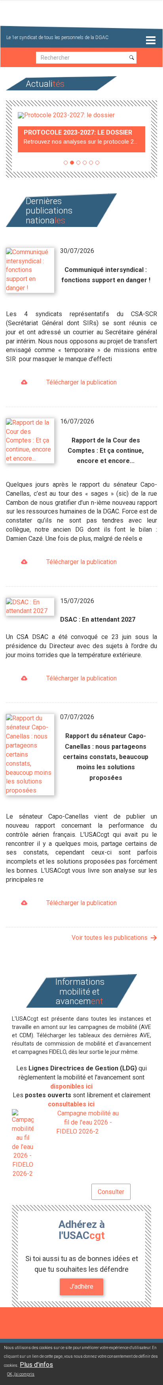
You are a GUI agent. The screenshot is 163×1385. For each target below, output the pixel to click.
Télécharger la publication (81, 382)
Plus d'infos (36, 1364)
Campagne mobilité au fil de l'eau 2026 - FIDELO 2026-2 (87, 1122)
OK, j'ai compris (20, 1374)
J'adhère (81, 1286)
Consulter (111, 1192)
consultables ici (71, 1104)
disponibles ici (71, 1086)
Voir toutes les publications (110, 937)
